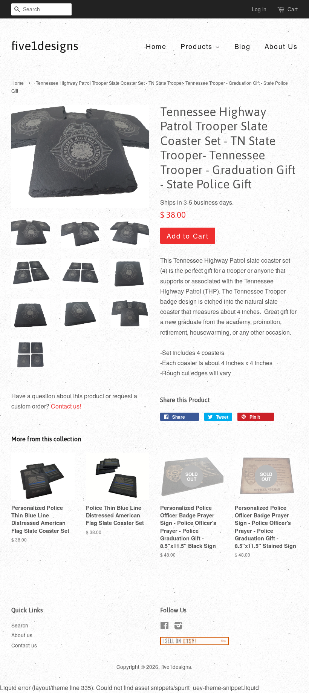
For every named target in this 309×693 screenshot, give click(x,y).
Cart (293, 9)
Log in (259, 9)
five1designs (44, 46)
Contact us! (66, 406)
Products (198, 46)
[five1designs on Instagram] (178, 626)
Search (19, 625)
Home (156, 46)
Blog (242, 46)
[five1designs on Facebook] (164, 626)
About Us (281, 46)
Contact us (24, 645)
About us (21, 635)
